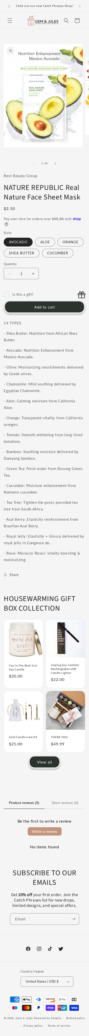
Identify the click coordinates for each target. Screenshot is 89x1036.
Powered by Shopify (48, 1018)
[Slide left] (33, 163)
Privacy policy (33, 1025)
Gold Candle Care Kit (23, 737)
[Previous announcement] (9, 6)
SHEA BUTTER (21, 253)
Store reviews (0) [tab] (65, 803)
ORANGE (70, 242)
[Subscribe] (73, 919)
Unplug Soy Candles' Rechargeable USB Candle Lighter (65, 669)
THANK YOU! (59, 737)
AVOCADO (18, 242)
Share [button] (14, 575)
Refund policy (75, 1018)
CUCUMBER (57, 253)
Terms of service (59, 1025)
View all (44, 762)
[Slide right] (55, 163)
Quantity (10, 264)
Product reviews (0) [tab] (24, 803)
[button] (9, 20)
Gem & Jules (24, 1018)
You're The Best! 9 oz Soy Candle (23, 667)
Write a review (44, 831)
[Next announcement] (79, 6)
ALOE (45, 242)
